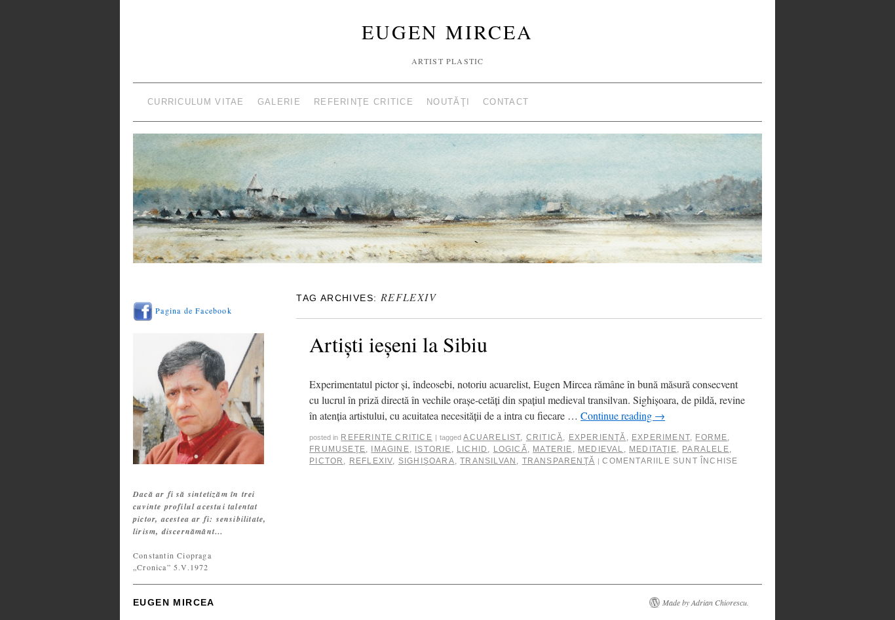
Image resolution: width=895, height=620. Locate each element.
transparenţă (558, 460)
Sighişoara (426, 460)
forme (711, 437)
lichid (472, 449)
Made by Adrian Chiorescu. (705, 602)
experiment (661, 437)
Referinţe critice (363, 102)
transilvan (488, 460)
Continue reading (623, 415)
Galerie (279, 102)
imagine (390, 449)
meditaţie (653, 449)
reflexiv (371, 460)
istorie (433, 449)
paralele (705, 449)
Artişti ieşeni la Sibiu (398, 344)
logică (510, 449)
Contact (506, 102)
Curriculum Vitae (195, 102)
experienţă (597, 437)
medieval (601, 449)
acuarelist (491, 437)
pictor (326, 460)
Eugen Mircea (447, 31)
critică (544, 437)
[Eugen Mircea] (447, 204)
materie (552, 449)
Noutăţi (448, 102)
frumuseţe (337, 449)
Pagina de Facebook (192, 310)
